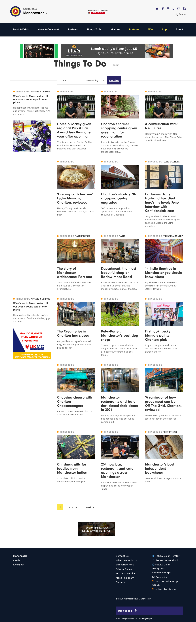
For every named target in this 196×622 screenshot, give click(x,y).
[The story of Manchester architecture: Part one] (76, 262)
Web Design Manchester (127, 619)
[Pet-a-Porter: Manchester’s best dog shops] (120, 327)
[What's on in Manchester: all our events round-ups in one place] (32, 103)
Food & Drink (21, 29)
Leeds (16, 560)
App (164, 29)
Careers (120, 582)
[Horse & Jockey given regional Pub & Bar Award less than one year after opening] (76, 122)
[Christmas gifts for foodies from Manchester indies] (76, 460)
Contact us (122, 555)
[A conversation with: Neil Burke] (164, 122)
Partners (134, 29)
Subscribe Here (125, 564)
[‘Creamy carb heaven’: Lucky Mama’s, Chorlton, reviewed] (76, 194)
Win (150, 29)
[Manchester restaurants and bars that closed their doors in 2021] (120, 393)
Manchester (20, 555)
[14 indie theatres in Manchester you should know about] (164, 262)
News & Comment (48, 29)
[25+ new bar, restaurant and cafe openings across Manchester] (120, 460)
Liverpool (18, 564)
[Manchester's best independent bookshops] (164, 460)
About (179, 29)
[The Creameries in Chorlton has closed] (76, 327)
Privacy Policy (124, 569)
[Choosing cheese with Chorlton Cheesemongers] (76, 393)
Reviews (73, 29)
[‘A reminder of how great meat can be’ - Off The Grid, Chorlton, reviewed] (164, 393)
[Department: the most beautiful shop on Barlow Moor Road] (120, 262)
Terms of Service (126, 573)
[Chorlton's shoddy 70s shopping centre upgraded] (120, 194)
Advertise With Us (126, 560)
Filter (116, 65)
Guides (115, 29)
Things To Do (94, 29)
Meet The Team (125, 577)
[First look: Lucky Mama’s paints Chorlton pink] (164, 327)
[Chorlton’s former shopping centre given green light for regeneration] (120, 122)
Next (90, 507)
